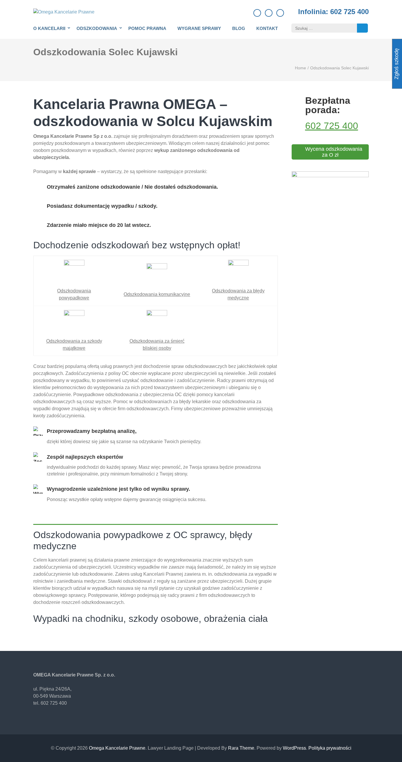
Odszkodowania (97, 28)
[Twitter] (269, 13)
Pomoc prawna (147, 28)
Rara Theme (241, 748)
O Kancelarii (49, 28)
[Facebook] (257, 13)
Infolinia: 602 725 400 (333, 11)
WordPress (294, 748)
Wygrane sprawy (199, 28)
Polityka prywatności (329, 748)
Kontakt (267, 28)
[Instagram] (280, 13)
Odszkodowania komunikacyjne (157, 294)
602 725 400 (331, 125)
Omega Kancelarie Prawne (117, 748)
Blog (238, 28)
